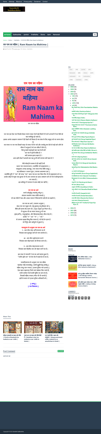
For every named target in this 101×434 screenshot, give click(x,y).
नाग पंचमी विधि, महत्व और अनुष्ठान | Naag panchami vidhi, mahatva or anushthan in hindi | (53, 338)
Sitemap (11, 1)
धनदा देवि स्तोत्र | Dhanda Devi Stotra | (83, 198)
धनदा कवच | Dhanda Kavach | (80, 200)
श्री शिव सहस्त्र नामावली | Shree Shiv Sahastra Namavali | (87, 266)
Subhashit (72, 76)
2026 (72, 87)
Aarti (49, 35)
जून (73, 98)
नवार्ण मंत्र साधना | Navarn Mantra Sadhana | (84, 120)
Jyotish (26, 35)
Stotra (43, 35)
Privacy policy (28, 1)
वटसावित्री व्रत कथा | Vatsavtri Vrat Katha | (84, 176)
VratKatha (34, 35)
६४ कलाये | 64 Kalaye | (78, 171)
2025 (72, 89)
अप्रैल (74, 103)
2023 (72, 94)
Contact (45, 1)
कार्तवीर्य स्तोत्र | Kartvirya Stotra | (81, 111)
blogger (60, 351)
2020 (72, 213)
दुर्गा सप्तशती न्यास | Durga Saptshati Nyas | (84, 139)
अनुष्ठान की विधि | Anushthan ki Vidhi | (82, 187)
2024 (72, 91)
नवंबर (73, 96)
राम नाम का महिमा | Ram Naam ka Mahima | (84, 148)
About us (19, 1)
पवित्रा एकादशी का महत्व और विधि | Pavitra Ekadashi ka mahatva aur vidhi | (12, 337)
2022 (72, 208)
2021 (72, 210)
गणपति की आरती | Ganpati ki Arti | (81, 193)
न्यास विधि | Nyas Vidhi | (78, 118)
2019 (72, 215)
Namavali (56, 35)
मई (73, 100)
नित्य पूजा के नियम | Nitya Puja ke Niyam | (83, 137)
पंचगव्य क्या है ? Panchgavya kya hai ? (82, 122)
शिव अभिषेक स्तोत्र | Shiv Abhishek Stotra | (85, 258)
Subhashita (17, 35)
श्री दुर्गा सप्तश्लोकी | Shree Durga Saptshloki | (85, 173)
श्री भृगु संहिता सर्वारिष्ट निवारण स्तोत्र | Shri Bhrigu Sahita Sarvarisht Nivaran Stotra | (87, 275)
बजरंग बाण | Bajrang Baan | (79, 157)
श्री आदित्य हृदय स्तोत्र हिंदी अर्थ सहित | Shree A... (85, 150)
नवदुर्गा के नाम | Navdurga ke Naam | (82, 182)
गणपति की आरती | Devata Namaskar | (82, 195)
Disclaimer (37, 1)
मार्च (73, 105)
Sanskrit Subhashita (18, 431)
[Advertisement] (62, 18)
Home (5, 1)
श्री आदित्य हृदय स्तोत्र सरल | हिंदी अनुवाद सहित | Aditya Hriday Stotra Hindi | (87, 284)
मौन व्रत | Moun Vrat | (78, 184)
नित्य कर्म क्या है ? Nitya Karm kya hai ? (82, 141)
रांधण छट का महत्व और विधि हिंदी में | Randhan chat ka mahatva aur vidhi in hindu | (32, 338)
